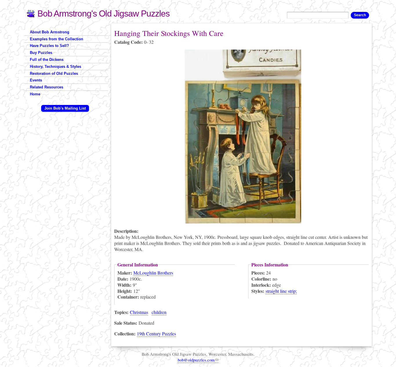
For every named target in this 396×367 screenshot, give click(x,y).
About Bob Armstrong (49, 32)
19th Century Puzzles (156, 333)
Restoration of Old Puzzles (54, 73)
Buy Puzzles (41, 52)
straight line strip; (281, 291)
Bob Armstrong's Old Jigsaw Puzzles (103, 13)
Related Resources (46, 87)
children (159, 312)
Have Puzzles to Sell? (49, 45)
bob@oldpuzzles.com (196, 360)
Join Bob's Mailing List (65, 108)
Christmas (139, 312)
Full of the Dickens (46, 59)
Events (36, 80)
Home (35, 94)
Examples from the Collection (56, 39)
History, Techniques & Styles (55, 66)
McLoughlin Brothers (153, 273)
